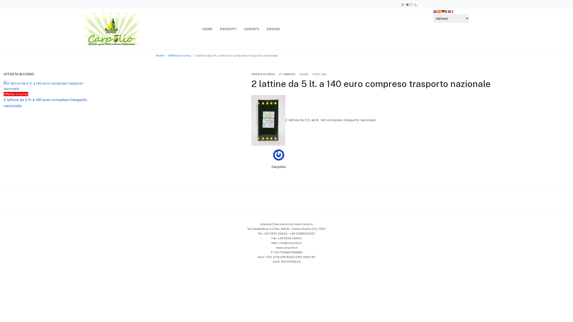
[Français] (451, 11)
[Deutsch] (443, 11)
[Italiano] (447, 11)
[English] (435, 11)
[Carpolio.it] (112, 29)
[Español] (439, 11)
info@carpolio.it (290, 243)
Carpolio (279, 167)
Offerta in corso (263, 74)
